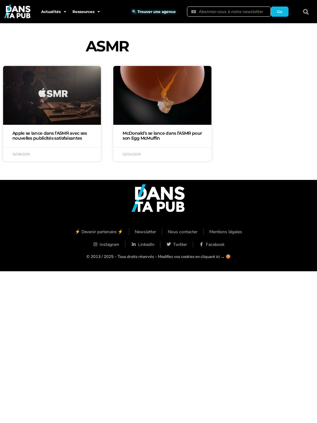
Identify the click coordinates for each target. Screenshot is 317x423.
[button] (306, 12)
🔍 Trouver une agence (154, 11)
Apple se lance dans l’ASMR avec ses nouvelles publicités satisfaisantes (49, 135)
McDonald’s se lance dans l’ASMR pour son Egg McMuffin (162, 135)
